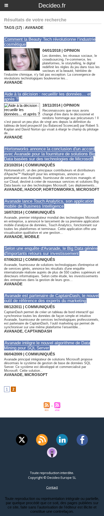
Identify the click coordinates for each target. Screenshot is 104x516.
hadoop (32, 189)
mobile (31, 236)
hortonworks (58, 189)
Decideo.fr (52, 5)
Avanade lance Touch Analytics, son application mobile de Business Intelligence (49, 204)
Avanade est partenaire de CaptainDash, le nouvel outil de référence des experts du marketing (51, 298)
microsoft (87, 189)
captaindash (38, 331)
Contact (52, 487)
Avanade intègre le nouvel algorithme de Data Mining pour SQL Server (47, 345)
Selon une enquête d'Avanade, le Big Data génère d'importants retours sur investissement (50, 251)
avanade (13, 82)
